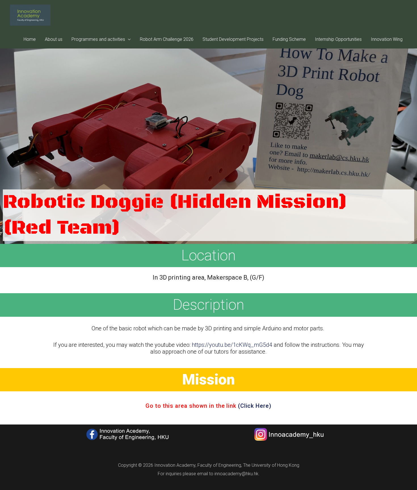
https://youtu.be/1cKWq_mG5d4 (232, 344)
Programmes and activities (98, 39)
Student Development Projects (233, 39)
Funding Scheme (289, 39)
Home (30, 39)
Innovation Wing (387, 39)
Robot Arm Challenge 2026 (166, 39)
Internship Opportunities (338, 39)
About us (53, 39)
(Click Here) (254, 405)
